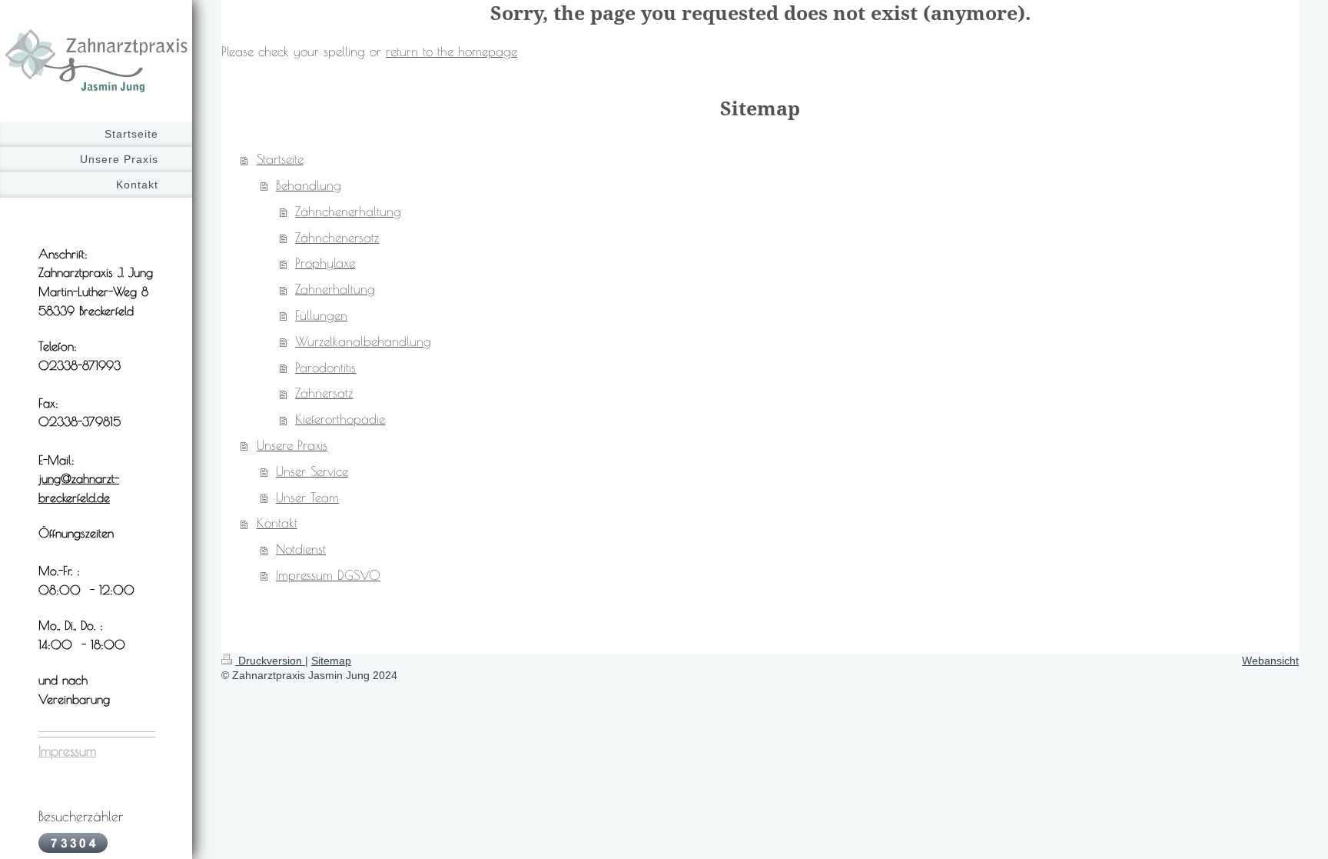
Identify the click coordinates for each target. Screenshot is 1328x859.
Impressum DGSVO (328, 575)
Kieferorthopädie (340, 419)
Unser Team (307, 497)
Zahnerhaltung (335, 289)
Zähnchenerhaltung (348, 211)
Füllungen (321, 315)
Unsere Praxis (292, 445)
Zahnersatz (324, 393)
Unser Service (312, 471)
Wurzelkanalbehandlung (363, 341)
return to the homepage (451, 51)
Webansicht (1270, 660)
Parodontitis (325, 367)
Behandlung (308, 185)
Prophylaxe (325, 263)
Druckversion (270, 660)
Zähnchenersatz (337, 237)
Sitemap (331, 660)
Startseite (280, 159)
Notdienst (301, 549)
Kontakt (277, 523)
